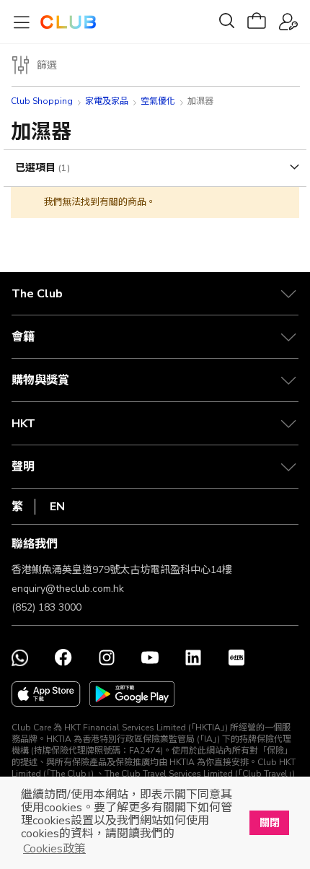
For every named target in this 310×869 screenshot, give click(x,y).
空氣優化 (158, 101)
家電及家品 (106, 101)
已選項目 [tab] (36, 168)
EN (57, 507)
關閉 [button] (270, 823)
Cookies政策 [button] (54, 849)
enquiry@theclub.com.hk (68, 588)
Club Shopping (42, 101)
